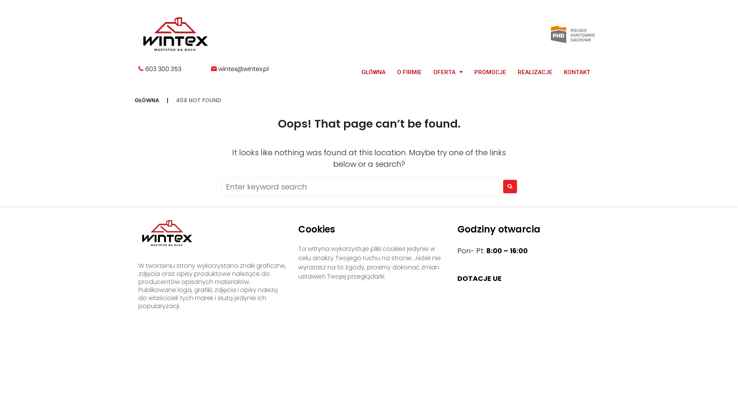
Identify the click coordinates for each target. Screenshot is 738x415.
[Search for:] (360, 187)
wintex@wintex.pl (243, 69)
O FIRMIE (409, 72)
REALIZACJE (535, 72)
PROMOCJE (490, 72)
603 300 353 (162, 69)
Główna (373, 72)
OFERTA (444, 72)
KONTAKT (577, 72)
